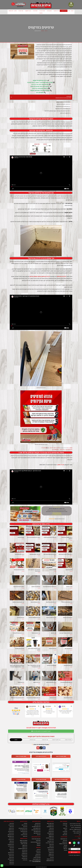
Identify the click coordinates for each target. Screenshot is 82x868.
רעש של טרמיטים (52, 569)
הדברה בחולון (12, 841)
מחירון (15, 10)
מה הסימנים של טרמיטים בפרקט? (63, 106)
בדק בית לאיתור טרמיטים (51, 617)
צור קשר (66, 829)
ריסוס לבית (36, 10)
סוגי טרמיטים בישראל (36, 633)
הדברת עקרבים (51, 852)
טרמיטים (42, 30)
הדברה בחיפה (12, 826)
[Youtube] (38, 747)
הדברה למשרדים (24, 853)
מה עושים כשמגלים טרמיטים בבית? (33, 697)
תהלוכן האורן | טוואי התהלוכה (36, 838)
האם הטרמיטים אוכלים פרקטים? (63, 102)
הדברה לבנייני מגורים (24, 831)
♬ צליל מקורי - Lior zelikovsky (58, 449)
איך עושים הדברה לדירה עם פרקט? (62, 108)
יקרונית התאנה (38, 840)
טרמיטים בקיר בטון (68, 648)
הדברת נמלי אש (51, 829)
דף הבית (46, 30)
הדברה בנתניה (11, 862)
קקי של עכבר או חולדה (37, 857)
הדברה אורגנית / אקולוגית (63, 843)
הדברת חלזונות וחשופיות (50, 860)
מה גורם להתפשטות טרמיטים (34, 617)
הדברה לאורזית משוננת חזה (36, 826)
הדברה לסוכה (25, 836)
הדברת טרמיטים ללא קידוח (19, 633)
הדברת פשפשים (51, 836)
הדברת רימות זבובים (50, 841)
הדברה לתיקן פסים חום (50, 826)
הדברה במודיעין (11, 828)
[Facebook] (44, 747)
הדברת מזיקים (64, 10)
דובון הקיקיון (38, 843)
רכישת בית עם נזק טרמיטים (18, 586)
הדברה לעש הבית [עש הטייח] (36, 829)
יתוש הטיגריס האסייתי (50, 847)
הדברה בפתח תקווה (11, 836)
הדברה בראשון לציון (11, 844)
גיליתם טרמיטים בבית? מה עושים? (17, 697)
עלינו (69, 10)
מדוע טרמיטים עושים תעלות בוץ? (49, 554)
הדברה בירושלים (11, 829)
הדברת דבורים (51, 839)
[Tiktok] (41, 747)
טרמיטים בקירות (21, 682)
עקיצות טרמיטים (21, 537)
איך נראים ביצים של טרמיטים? (18, 602)
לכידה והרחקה (56, 10)
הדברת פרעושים (51, 834)
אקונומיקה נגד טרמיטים (51, 665)
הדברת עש (38, 834)
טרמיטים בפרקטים (52, 648)
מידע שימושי (11, 10)
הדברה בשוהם (11, 860)
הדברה (72, 10)
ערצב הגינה (52, 857)
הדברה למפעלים (24, 851)
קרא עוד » (71, 540)
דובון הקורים (38, 845)
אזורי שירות (21, 10)
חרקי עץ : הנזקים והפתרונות (35, 554)
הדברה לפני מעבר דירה (23, 829)
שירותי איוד (65, 845)
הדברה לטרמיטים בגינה (19, 554)
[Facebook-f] (78, 843)
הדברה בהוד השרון (11, 852)
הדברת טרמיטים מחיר (68, 697)
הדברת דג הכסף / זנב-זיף (50, 842)
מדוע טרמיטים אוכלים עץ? (51, 602)
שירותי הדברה (42, 10)
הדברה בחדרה (11, 863)
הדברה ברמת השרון (11, 834)
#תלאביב (58, 447)
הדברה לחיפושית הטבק (36, 828)
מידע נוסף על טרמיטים (65, 113)
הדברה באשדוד (11, 849)
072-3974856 (77, 836)
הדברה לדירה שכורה (24, 834)
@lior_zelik (69, 447)
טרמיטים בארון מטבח (68, 665)
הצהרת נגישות (65, 834)
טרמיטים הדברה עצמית (67, 617)
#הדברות (43, 447)
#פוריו (54, 447)
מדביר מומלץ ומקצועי (63, 838)
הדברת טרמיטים (53, 697)
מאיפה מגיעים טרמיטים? (35, 602)
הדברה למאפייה (24, 856)
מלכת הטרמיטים (69, 569)
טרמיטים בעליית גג (20, 617)
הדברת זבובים (51, 844)
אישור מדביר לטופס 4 (24, 843)
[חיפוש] (69, 849)
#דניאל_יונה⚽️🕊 (49, 447)
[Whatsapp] (74, 843)
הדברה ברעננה (11, 857)
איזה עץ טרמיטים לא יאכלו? (66, 602)
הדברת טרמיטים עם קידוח (19, 569)
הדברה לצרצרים (51, 855)
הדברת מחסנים (69, 586)
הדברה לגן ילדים (24, 850)
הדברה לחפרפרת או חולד (36, 859)
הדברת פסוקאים (51, 854)
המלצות (41, 13)
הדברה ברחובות (11, 855)
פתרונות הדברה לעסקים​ (23, 840)
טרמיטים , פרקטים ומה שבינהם (63, 104)
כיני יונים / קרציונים (51, 849)
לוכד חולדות (38, 849)
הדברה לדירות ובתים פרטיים (23, 828)
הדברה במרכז (11, 823)
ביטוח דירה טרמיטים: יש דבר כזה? (33, 537)
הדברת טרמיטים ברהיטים (51, 682)
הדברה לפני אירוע (24, 858)
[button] (11, 97)
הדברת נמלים (52, 828)
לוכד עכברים (38, 852)
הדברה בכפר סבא (11, 854)
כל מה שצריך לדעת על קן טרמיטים (65, 554)
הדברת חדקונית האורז (37, 831)
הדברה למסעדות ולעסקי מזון (22, 848)
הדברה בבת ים (11, 842)
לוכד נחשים (65, 848)
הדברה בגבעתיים (11, 839)
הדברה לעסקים (28, 10)
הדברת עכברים (38, 854)
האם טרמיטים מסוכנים (19, 648)
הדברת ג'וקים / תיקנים (50, 823)
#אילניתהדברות (69, 449)
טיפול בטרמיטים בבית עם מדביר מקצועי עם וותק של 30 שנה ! (57, 111)
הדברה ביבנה (12, 847)
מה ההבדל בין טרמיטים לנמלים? (50, 537)
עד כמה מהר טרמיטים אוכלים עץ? (49, 586)
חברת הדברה (65, 823)
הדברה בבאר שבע (11, 831)
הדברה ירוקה (65, 840)
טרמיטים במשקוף (36, 682)
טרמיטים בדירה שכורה (35, 586)
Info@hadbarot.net (76, 839)
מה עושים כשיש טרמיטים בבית (66, 682)
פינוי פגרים (65, 850)
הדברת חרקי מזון (37, 823)
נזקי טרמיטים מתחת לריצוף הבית (65, 633)
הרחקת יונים (49, 10)
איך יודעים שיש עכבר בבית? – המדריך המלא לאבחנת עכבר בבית (34, 861)
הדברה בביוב (25, 826)
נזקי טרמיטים (53, 633)
